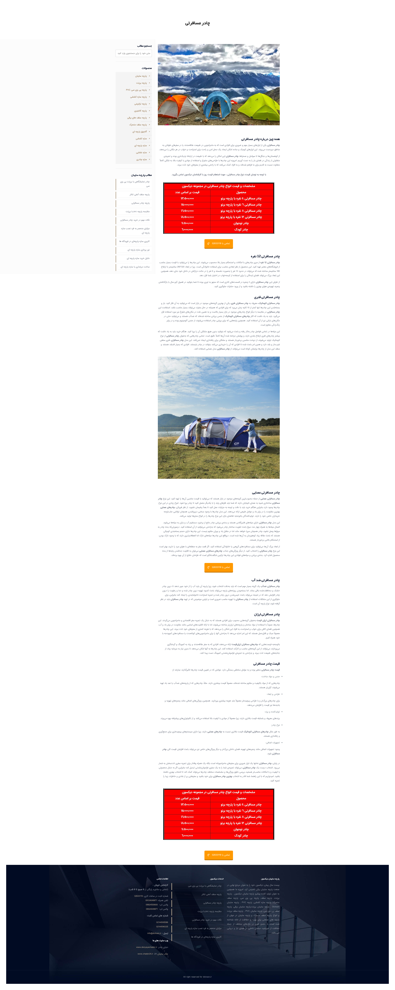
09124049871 (151, 900)
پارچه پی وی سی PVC (136, 90)
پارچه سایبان (141, 76)
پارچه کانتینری (140, 111)
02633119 (138, 896)
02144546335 (162, 927)
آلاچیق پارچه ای (140, 132)
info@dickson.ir (154, 933)
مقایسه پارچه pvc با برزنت (138, 212)
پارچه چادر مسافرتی (140, 203)
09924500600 (152, 905)
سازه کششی (141, 139)
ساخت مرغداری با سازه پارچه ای (135, 267)
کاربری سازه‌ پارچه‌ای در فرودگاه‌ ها (134, 241)
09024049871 (152, 909)
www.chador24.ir (145, 954)
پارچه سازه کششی (138, 97)
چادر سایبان (162, 954)
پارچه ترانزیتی (140, 104)
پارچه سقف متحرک (138, 125)
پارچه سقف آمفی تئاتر (140, 195)
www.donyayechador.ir (146, 947)
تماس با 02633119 (221, 243)
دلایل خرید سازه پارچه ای (138, 258)
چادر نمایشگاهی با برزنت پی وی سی (135, 184)
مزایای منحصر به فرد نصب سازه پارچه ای (135, 231)
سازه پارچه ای (140, 146)
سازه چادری (141, 159)
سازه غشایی (141, 152)
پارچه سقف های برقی (137, 118)
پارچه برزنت (141, 83)
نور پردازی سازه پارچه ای (139, 250)
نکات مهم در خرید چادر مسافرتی (135, 220)
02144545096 (162, 922)
